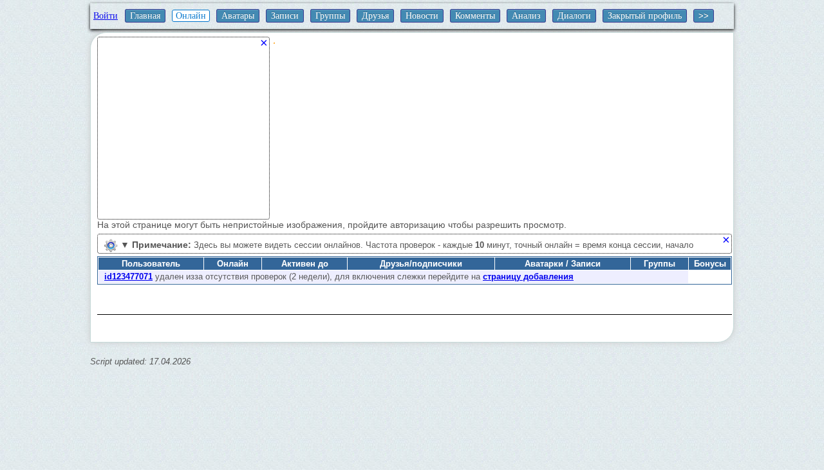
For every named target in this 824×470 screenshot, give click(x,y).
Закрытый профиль (645, 16)
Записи (285, 16)
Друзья (375, 16)
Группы (330, 16)
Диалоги (574, 16)
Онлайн (191, 16)
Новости (422, 16)
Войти (105, 16)
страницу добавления (528, 276)
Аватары (237, 16)
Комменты (475, 16)
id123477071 (128, 276)
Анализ (526, 16)
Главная (145, 16)
